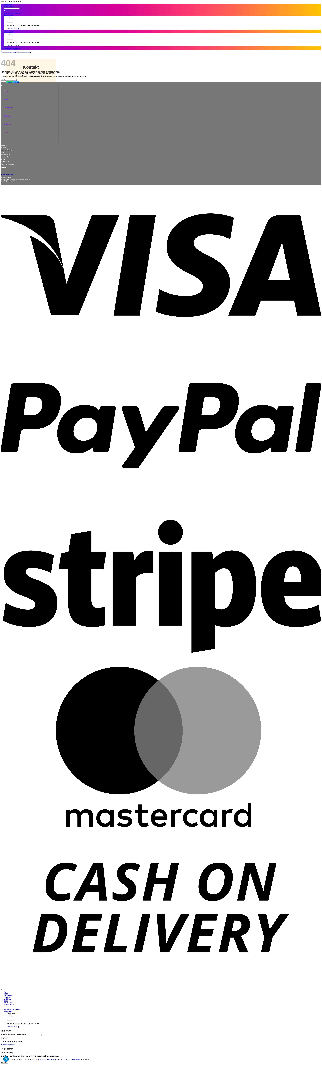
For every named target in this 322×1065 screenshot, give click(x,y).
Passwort (4, 1038)
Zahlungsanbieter (5, 161)
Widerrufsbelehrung (5, 154)
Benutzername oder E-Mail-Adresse (13, 1035)
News (6, 994)
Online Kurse (8, 995)
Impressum (3, 147)
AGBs (2, 152)
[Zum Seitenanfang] (1, 989)
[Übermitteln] (4, 10)
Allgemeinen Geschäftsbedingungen (48, 1059)
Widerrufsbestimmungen (72, 1059)
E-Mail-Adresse (6, 1053)
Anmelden (19, 1041)
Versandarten (4, 159)
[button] (8, 5)
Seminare (7, 997)
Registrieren (4, 1062)
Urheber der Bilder (5, 157)
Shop (6, 1001)
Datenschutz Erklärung (6, 150)
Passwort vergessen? (8, 1045)
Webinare (7, 999)
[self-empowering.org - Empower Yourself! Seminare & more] (16, 52)
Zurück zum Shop (13, 28)
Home (6, 992)
